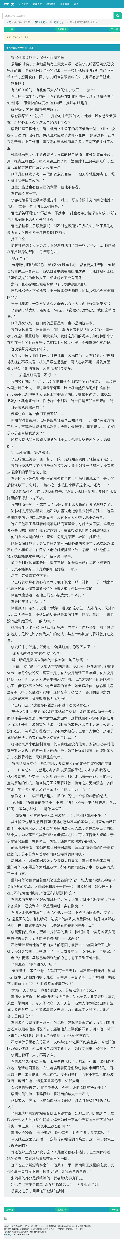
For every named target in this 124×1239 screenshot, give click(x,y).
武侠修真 (37, 4)
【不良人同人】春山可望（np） (50, 22)
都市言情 (51, 4)
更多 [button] (76, 4)
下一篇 (114, 29)
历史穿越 (64, 4)
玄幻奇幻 (23, 4)
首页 (8, 22)
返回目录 (62, 29)
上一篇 (9, 29)
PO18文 (9, 4)
